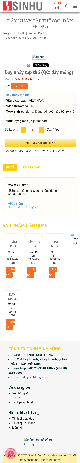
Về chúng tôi (20, 393)
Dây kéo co (33, 244)
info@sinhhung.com (35, 377)
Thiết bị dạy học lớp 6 (31, 33)
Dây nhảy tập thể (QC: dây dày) (12, 297)
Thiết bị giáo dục (23, 418)
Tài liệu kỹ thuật (22, 402)
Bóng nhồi (55, 244)
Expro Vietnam (50, 460)
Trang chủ (9, 33)
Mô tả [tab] (10, 167)
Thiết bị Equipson (23, 423)
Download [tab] (31, 167)
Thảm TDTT (12, 244)
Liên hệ (17, 427)
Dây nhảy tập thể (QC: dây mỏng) (26, 37)
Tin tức (16, 397)
